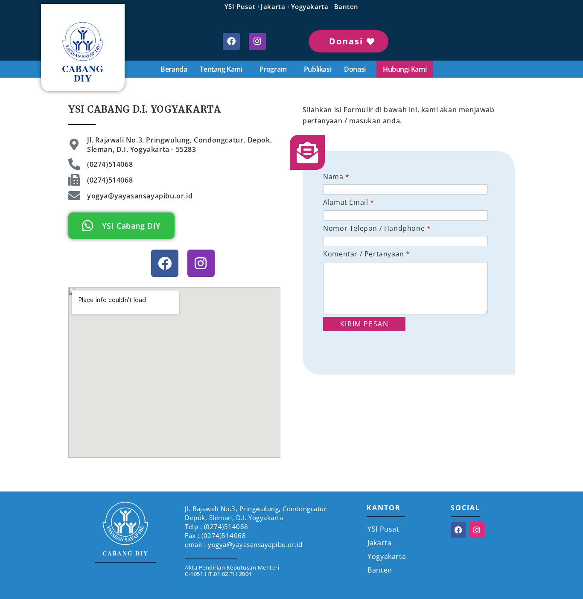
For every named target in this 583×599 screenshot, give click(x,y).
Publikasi (317, 69)
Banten (346, 6)
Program (273, 69)
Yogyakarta (310, 6)
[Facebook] (231, 41)
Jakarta (273, 6)
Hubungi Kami (404, 69)
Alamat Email (348, 202)
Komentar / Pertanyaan (366, 254)
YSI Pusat (239, 6)
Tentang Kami (221, 69)
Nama (336, 176)
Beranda (173, 69)
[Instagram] (257, 41)
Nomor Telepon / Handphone (377, 228)
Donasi (355, 69)
